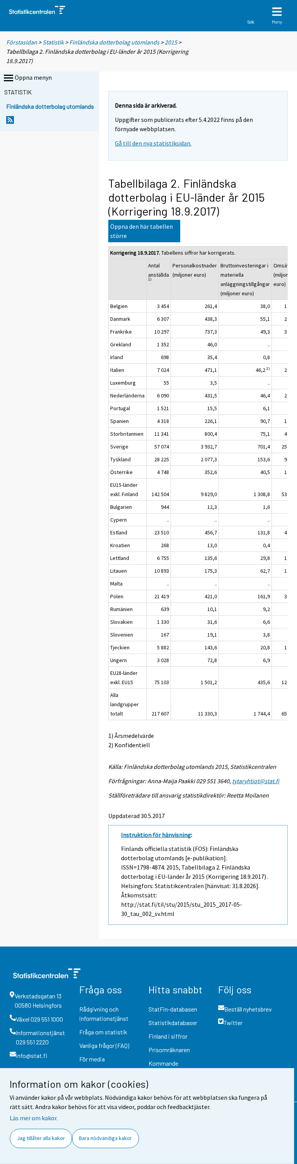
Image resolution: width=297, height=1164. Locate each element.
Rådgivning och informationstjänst (103, 1013)
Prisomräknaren (169, 1049)
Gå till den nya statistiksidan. (153, 143)
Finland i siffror (168, 1036)
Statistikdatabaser (172, 1022)
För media (92, 1059)
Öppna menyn (33, 77)
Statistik (53, 42)
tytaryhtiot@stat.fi (255, 781)
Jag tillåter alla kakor (41, 1138)
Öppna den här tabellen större (141, 231)
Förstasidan (21, 42)
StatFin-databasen (172, 1009)
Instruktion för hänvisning (156, 835)
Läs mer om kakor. (34, 1118)
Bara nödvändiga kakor (105, 1138)
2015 (171, 42)
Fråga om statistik (103, 1032)
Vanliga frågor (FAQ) (104, 1045)
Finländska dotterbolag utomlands (114, 42)
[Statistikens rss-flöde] (10, 122)
